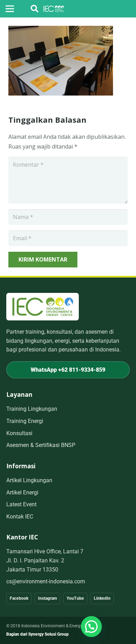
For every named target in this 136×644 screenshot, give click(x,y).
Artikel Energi (22, 492)
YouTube (75, 598)
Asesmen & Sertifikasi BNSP (40, 445)
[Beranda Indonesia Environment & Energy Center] (42, 306)
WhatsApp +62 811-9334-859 (68, 369)
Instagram (47, 598)
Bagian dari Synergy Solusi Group (37, 634)
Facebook (19, 598)
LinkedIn (102, 598)
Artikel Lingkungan (29, 480)
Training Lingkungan (31, 409)
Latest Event (21, 504)
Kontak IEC (19, 516)
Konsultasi (19, 433)
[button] (34, 8)
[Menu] (9, 8)
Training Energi (24, 421)
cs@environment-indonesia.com (45, 581)
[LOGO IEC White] (54, 8)
